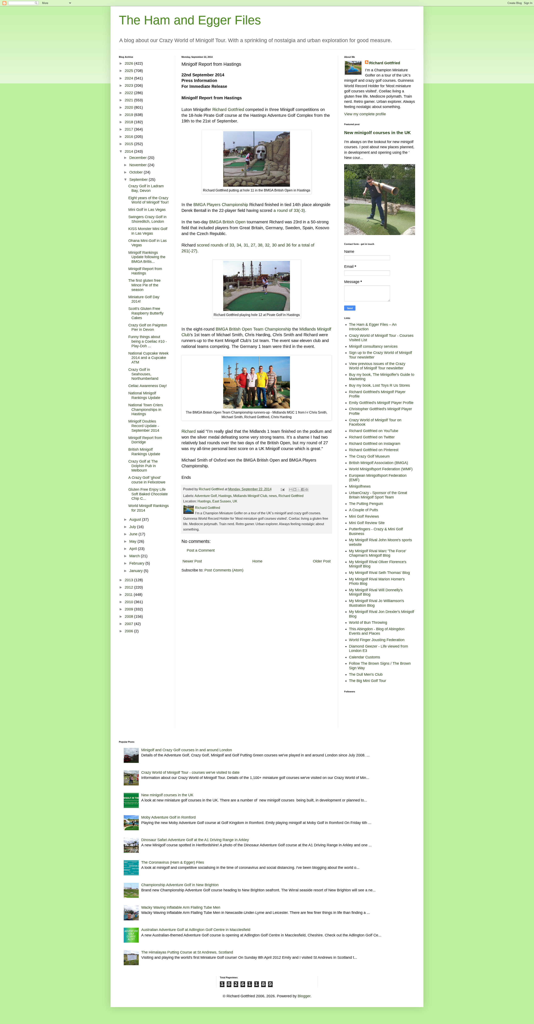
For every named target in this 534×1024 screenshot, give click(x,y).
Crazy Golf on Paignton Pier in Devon (147, 327)
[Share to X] (299, 489)
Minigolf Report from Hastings (145, 271)
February (137, 563)
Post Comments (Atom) (223, 570)
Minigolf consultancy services (373, 346)
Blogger (304, 996)
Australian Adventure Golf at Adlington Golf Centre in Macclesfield (195, 930)
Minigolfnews (360, 486)
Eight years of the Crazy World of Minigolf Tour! (148, 200)
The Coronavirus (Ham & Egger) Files (172, 862)
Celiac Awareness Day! (147, 386)
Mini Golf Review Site (367, 523)
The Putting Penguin (366, 504)
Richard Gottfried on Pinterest (373, 450)
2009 (129, 609)
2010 (129, 602)
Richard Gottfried (228, 109)
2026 (129, 63)
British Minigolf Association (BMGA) (378, 463)
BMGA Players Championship (220, 204)
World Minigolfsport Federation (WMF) (381, 469)
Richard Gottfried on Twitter (372, 437)
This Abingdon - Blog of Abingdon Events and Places (376, 631)
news (273, 496)
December (138, 158)
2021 (129, 100)
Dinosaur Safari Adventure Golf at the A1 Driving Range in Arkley (195, 840)
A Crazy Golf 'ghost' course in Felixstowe (146, 480)
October (136, 172)
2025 (129, 71)
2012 (129, 587)
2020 (129, 107)
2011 (129, 595)
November (138, 165)
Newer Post (192, 561)
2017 (129, 129)
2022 (129, 93)
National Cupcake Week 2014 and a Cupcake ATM (148, 357)
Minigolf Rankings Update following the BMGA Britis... (146, 257)
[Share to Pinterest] (307, 489)
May (133, 541)
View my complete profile (365, 114)
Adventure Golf (206, 496)
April (133, 549)
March (135, 556)
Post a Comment (201, 550)
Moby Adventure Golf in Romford (168, 817)
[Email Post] (282, 489)
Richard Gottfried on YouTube (373, 431)
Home (257, 561)
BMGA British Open (227, 222)
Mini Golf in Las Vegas (147, 210)
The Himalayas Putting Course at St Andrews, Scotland (187, 952)
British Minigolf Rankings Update (144, 451)
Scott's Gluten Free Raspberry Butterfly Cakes (146, 313)
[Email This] (291, 489)
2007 (129, 624)
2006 (129, 631)
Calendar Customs (364, 657)
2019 (129, 115)
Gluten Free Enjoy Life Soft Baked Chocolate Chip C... (148, 494)
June (134, 534)
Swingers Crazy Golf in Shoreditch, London (147, 219)
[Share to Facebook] (303, 489)
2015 (129, 144)
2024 (129, 78)
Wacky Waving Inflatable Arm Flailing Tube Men (180, 907)
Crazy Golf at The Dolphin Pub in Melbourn (143, 465)
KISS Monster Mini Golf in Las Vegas (147, 231)
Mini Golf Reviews (364, 516)
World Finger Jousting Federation (376, 640)
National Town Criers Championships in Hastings (145, 409)
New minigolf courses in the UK (377, 132)
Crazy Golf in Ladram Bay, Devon (146, 188)
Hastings (225, 496)
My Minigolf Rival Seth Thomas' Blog (379, 573)
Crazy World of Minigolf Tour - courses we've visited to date (190, 772)
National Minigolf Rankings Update (144, 395)
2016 (129, 137)
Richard (188, 431)
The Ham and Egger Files (190, 20)
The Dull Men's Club (366, 674)
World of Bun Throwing (368, 622)
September (139, 179)
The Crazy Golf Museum (369, 456)
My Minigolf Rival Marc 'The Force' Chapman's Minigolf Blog (377, 553)
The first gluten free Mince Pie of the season (144, 285)
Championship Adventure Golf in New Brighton (180, 885)
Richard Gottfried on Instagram (374, 444)
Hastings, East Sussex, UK (217, 501)
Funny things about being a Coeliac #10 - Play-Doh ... (147, 341)
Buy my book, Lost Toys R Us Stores (379, 385)
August (135, 519)
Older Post (322, 561)
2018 (129, 122)
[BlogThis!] (295, 489)
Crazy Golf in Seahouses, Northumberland (143, 374)
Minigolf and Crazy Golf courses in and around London (186, 750)
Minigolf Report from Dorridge (145, 440)
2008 (129, 616)
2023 (129, 85)
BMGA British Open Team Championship (253, 329)
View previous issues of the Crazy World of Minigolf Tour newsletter (377, 366)
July (133, 527)
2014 (129, 151)
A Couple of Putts (363, 510)
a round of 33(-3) (289, 210)
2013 (129, 580)
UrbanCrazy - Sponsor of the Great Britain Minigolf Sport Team (378, 495)
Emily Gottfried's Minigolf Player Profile (381, 403)
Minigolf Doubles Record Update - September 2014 (143, 425)
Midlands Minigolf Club (250, 496)
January (136, 571)
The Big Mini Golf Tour (367, 681)
